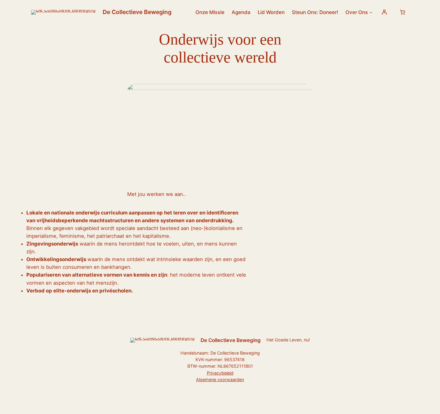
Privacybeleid (220, 372)
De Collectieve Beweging (137, 12)
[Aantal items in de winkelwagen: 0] (402, 12)
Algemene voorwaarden (220, 379)
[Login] (384, 12)
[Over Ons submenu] (370, 12)
